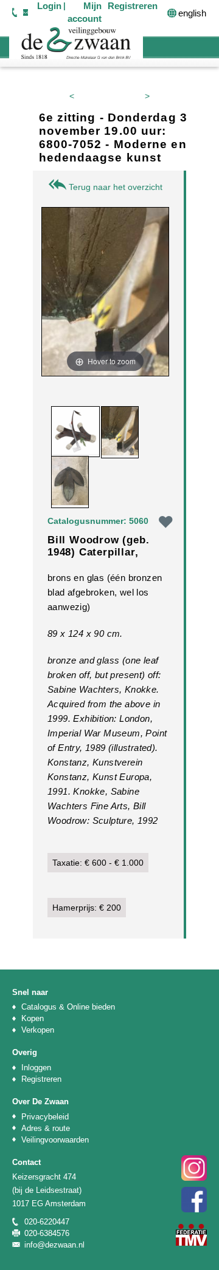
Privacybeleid (45, 1116)
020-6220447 (14, 12)
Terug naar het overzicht (114, 187)
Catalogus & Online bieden (68, 1006)
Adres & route (45, 1128)
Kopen (32, 1018)
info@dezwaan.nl (25, 12)
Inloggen (36, 1067)
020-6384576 (46, 1233)
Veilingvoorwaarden (55, 1139)
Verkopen (37, 1029)
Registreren (41, 1079)
